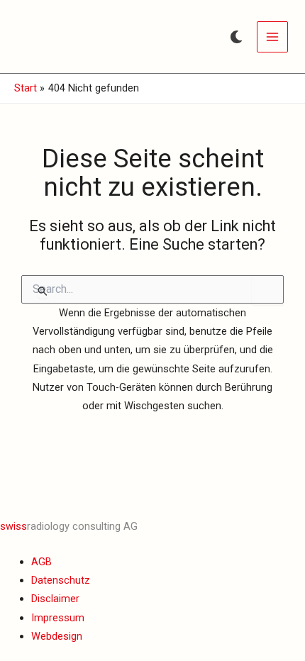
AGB (41, 561)
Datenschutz (60, 580)
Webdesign (56, 636)
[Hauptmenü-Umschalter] (272, 36)
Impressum (57, 617)
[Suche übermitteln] (43, 291)
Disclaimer (55, 598)
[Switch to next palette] (236, 36)
